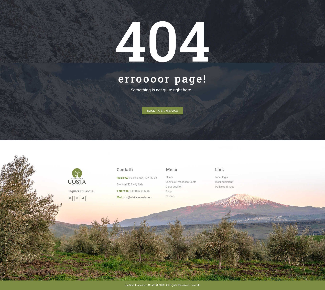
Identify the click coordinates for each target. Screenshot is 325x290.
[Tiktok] (83, 198)
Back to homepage (162, 110)
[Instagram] (76, 198)
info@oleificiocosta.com (137, 197)
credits (196, 285)
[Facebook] (70, 198)
